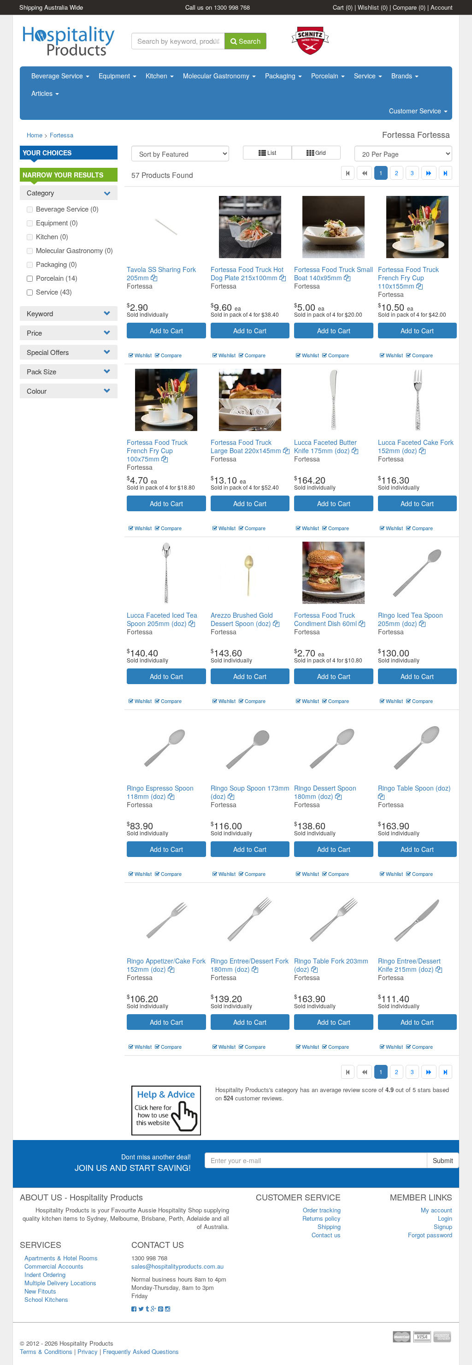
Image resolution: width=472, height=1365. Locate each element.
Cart (343, 7)
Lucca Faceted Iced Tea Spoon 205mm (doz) (162, 619)
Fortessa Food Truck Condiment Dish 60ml (326, 619)
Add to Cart (166, 330)
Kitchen (157, 75)
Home (34, 134)
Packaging (281, 75)
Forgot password (430, 1234)
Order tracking (322, 1209)
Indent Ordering (44, 1274)
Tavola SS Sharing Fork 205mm (161, 273)
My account (436, 1209)
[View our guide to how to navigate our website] (166, 1109)
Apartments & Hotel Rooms (61, 1257)
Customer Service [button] (416, 110)
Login (445, 1218)
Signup (443, 1226)
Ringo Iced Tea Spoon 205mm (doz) (410, 619)
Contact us (326, 1234)
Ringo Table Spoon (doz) (414, 787)
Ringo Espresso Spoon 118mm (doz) (160, 792)
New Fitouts (40, 1291)
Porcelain (325, 75)
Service (366, 75)
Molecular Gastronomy (217, 75)
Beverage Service (58, 75)
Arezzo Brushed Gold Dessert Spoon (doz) (242, 619)
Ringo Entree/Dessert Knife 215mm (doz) (409, 965)
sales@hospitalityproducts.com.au (177, 1266)
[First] (347, 173)
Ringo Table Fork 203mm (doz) (331, 965)
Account (442, 7)
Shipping (329, 1226)
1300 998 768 (232, 7)
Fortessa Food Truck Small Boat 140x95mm (333, 273)
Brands (402, 75)
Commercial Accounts (53, 1266)
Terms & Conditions (46, 1351)
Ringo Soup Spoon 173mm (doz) (250, 792)
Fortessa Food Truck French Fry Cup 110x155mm (408, 277)
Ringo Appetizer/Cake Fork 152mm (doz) (166, 965)
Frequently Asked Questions (141, 1351)
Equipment (115, 75)
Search (248, 41)
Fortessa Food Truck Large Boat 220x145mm (247, 446)
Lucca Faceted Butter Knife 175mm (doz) (325, 446)
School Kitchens (46, 1299)
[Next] (429, 173)
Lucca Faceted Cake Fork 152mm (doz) (416, 446)
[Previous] (364, 173)
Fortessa (61, 134)
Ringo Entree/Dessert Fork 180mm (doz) (250, 965)
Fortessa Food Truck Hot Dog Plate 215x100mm (247, 273)
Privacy (87, 1351)
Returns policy (321, 1218)
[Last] (445, 173)
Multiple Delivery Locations (60, 1282)
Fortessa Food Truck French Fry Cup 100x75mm (157, 450)
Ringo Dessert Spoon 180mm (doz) (325, 792)
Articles (42, 93)
